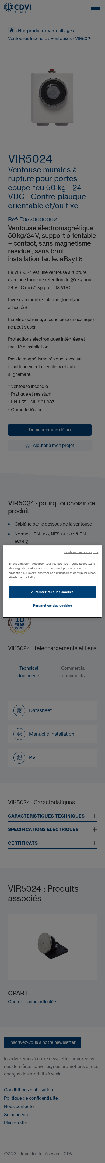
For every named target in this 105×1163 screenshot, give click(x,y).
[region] (53, 581)
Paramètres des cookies (52, 605)
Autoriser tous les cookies (52, 592)
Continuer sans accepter (81, 552)
